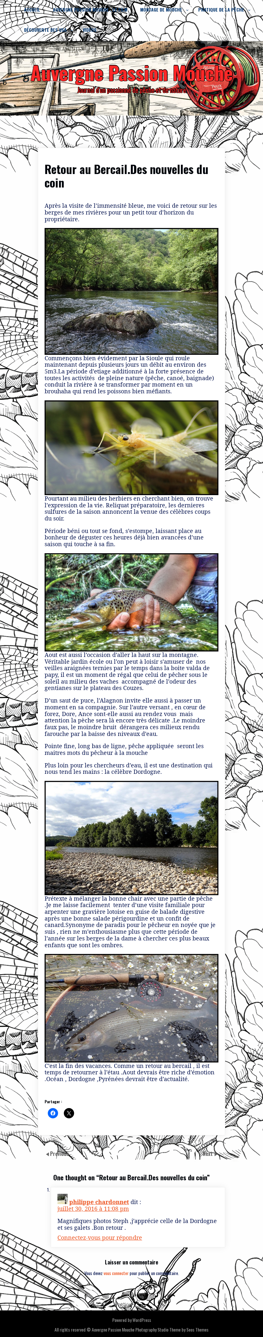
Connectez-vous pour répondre (99, 1237)
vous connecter (116, 1273)
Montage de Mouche (161, 9)
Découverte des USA (45, 29)
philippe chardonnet (99, 1202)
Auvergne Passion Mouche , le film (90, 9)
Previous (59, 1154)
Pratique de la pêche (221, 9)
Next (208, 1154)
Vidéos (90, 29)
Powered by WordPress (131, 1319)
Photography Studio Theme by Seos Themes (171, 1329)
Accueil (32, 9)
